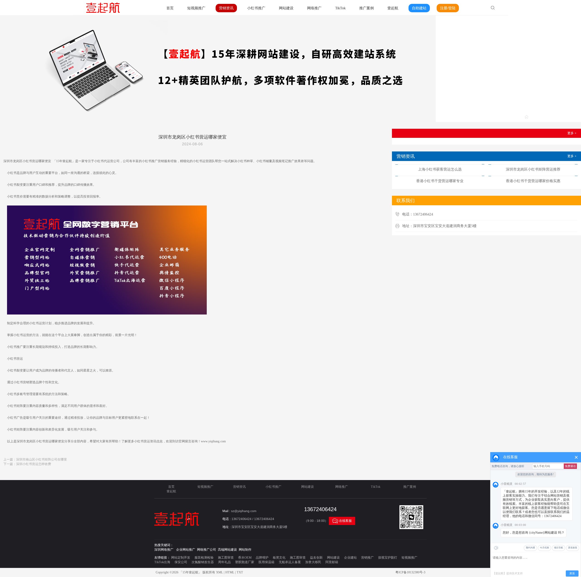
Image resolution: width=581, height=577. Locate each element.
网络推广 (314, 8)
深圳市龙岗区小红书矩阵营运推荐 (533, 169)
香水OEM (244, 557)
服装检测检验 (204, 557)
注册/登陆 (447, 8)
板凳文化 (279, 557)
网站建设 (286, 8)
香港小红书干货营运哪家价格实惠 (533, 181)
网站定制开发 (180, 557)
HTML (229, 572)
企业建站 (350, 557)
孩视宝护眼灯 (387, 557)
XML (219, 572)
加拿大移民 (313, 562)
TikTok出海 (162, 562)
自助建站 (419, 8)
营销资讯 (226, 8)
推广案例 (366, 8)
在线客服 (342, 521)
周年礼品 (224, 562)
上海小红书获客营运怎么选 (440, 169)
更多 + (571, 133)
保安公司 (181, 562)
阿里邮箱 (331, 562)
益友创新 (316, 557)
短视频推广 (196, 8)
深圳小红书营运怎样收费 (33, 464)
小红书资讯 (568, 117)
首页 (170, 8)
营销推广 (367, 557)
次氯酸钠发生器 (203, 562)
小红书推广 (256, 8)
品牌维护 (262, 557)
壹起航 (392, 8)
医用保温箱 (266, 562)
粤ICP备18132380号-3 (410, 572)
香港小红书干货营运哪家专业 (439, 181)
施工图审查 (226, 557)
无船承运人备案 (290, 562)
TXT (240, 572)
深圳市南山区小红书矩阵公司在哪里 (41, 459)
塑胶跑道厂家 (244, 562)
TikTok (340, 8)
